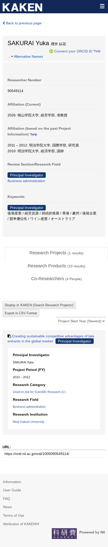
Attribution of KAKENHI (21, 524)
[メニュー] (101, 6)
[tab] (56, 253)
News (7, 507)
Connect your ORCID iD (73, 51)
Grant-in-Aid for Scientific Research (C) (39, 392)
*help (96, 51)
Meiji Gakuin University (28, 422)
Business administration (26, 181)
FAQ (6, 499)
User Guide (12, 490)
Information (12, 482)
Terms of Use (13, 515)
